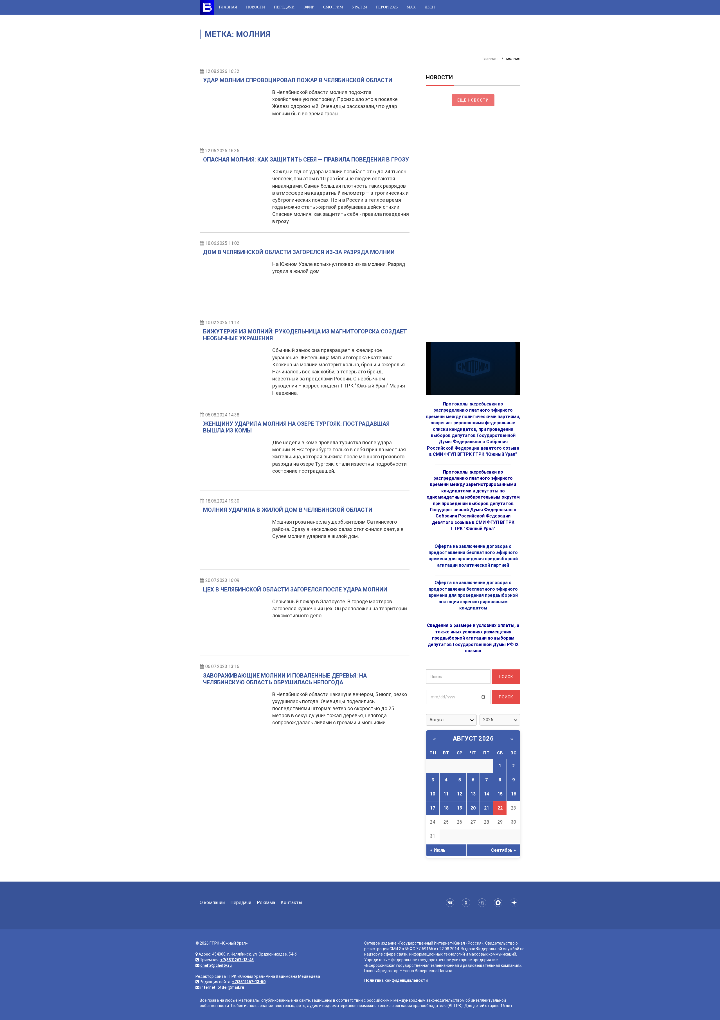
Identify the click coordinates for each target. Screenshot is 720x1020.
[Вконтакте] (451, 902)
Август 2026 (473, 738)
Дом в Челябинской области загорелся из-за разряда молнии (299, 252)
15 (500, 794)
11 (446, 794)
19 (459, 808)
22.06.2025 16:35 (222, 150)
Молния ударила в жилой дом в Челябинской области (287, 509)
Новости (255, 7)
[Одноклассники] (467, 902)
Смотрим (333, 7)
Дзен (430, 7)
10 (432, 794)
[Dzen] (515, 902)
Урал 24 (359, 7)
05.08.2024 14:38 (222, 415)
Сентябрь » (503, 850)
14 (486, 794)
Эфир (308, 7)
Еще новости (473, 100)
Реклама (266, 902)
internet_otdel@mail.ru (222, 987)
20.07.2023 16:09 (222, 580)
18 (446, 808)
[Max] (499, 902)
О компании (212, 902)
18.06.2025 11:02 (222, 243)
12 (459, 794)
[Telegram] (483, 902)
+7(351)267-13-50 (249, 981)
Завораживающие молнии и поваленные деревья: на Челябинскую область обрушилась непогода (285, 679)
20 (473, 808)
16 (513, 794)
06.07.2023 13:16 (222, 666)
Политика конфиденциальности (396, 980)
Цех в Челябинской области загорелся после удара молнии (295, 589)
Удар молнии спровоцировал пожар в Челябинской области (297, 80)
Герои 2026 (387, 7)
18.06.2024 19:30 (222, 501)
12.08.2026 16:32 (222, 71)
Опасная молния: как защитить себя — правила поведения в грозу (306, 159)
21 (486, 808)
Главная (228, 7)
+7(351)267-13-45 (237, 960)
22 (500, 808)
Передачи (284, 7)
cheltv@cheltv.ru (216, 965)
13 (473, 794)
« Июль (438, 850)
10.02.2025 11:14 (222, 322)
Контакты (291, 902)
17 (432, 808)
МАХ (411, 7)
